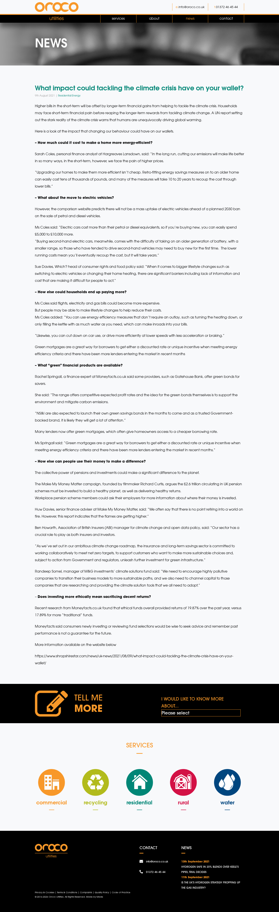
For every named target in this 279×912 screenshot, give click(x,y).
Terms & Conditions (67, 892)
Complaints (86, 892)
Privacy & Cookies (44, 892)
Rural (183, 802)
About (154, 18)
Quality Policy (102, 892)
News (190, 18)
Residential (139, 802)
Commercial (51, 802)
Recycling (95, 802)
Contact (226, 18)
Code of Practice (121, 892)
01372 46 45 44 (227, 7)
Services (118, 18)
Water (227, 802)
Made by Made (94, 896)
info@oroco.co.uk (191, 7)
